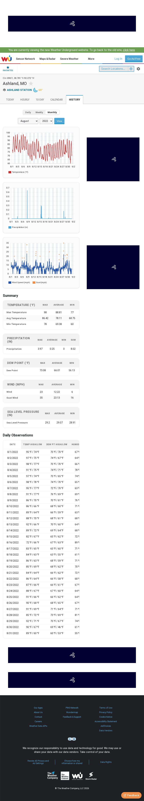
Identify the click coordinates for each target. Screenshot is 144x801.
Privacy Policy (105, 712)
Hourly (25, 99)
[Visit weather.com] (72, 24)
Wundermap (72, 712)
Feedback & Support (72, 717)
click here (129, 50)
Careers (38, 721)
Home (6, 58)
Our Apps (38, 708)
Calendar (56, 99)
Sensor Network (25, 58)
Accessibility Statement (106, 721)
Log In (118, 58)
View (59, 121)
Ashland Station (19, 90)
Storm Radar (91, 776)
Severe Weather (69, 58)
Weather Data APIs (38, 726)
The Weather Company (52, 776)
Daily (28, 112)
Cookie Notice (105, 717)
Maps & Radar (47, 58)
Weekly (39, 112)
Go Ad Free (133, 58)
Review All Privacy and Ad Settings (38, 762)
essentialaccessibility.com (72, 739)
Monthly (52, 112)
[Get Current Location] (131, 69)
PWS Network (72, 708)
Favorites (8, 70)
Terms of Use (105, 708)
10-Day (40, 99)
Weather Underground (77, 776)
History (74, 99)
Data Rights (106, 762)
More (91, 58)
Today (10, 99)
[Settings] (138, 69)
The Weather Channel (65, 776)
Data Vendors (105, 730)
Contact (38, 717)
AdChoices (106, 726)
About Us (38, 712)
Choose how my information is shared (72, 762)
